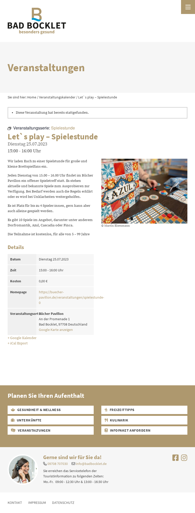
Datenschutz (63, 502)
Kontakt (15, 502)
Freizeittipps (122, 409)
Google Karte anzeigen (56, 329)
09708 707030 (57, 463)
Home (31, 97)
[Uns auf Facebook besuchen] (175, 459)
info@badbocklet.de (91, 463)
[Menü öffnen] (188, 7)
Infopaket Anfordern (130, 430)
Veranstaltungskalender (57, 97)
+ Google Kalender (22, 338)
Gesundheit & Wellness (38, 409)
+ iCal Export (18, 343)
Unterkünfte (29, 420)
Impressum (37, 502)
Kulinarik (118, 420)
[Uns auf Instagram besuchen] (184, 459)
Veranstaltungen (34, 430)
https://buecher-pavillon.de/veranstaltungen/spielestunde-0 (71, 297)
